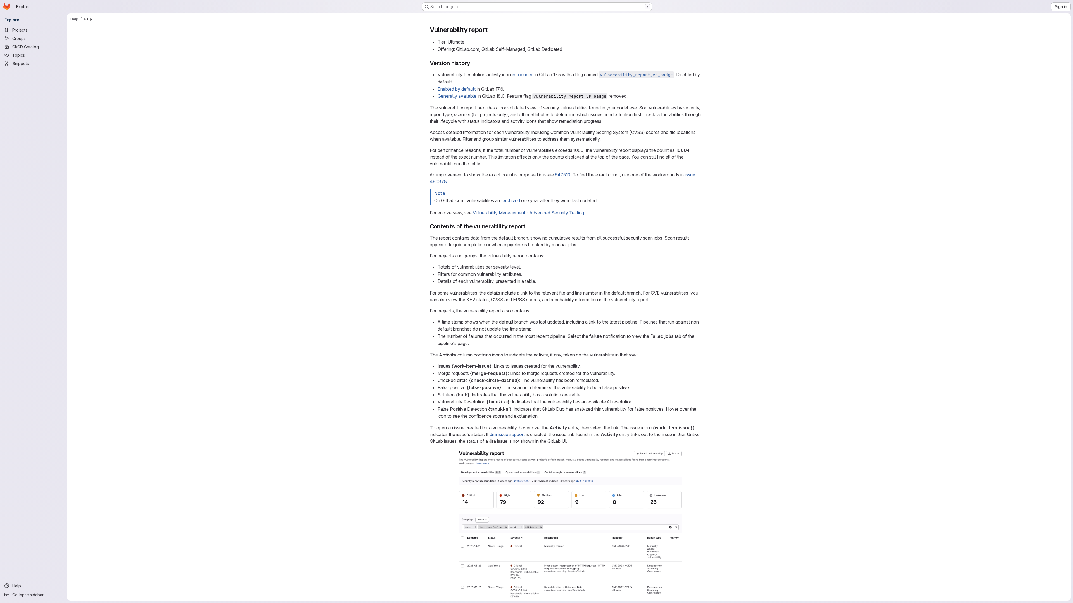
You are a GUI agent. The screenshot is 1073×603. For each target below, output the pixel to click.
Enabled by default (457, 89)
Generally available (457, 96)
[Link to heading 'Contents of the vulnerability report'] (529, 226)
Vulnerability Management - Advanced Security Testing (528, 213)
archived (511, 200)
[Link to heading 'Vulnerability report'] (491, 30)
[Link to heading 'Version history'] (473, 62)
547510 (562, 175)
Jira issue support (507, 434)
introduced (522, 74)
